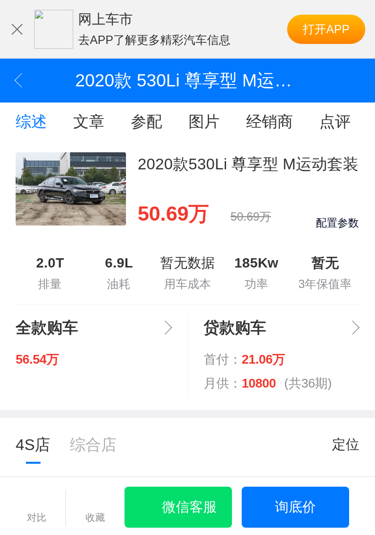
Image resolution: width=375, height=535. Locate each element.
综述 (31, 121)
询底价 (295, 506)
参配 (146, 121)
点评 (335, 121)
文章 (88, 121)
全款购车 (47, 327)
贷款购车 (235, 327)
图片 (204, 121)
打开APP (326, 29)
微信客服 (189, 506)
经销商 (269, 121)
